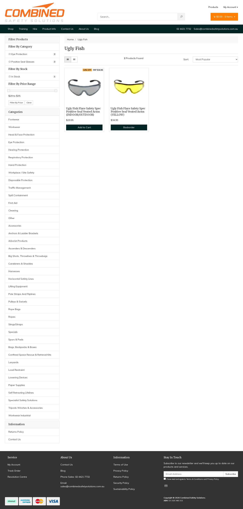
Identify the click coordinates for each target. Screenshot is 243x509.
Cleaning (13, 210)
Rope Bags (14, 309)
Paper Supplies (16, 385)
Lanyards (13, 362)
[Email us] (166, 486)
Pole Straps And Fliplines (22, 294)
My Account (229, 7)
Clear (29, 102)
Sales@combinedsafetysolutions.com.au (216, 28)
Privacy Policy (120, 470)
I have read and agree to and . (192, 479)
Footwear (13, 119)
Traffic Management (19, 187)
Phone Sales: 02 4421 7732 (75, 476)
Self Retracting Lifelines (21, 392)
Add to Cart (84, 127)
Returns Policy (16, 431)
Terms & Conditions (194, 479)
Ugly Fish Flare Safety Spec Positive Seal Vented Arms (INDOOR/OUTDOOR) (83, 111)
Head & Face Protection (21, 134)
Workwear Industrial (19, 415)
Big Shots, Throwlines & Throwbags (27, 256)
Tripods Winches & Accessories (25, 407)
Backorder (129, 127)
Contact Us (67, 28)
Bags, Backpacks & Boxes (22, 347)
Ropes (11, 316)
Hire (35, 28)
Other (11, 218)
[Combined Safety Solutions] (34, 12)
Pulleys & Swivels (17, 301)
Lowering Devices (17, 377)
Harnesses (14, 271)
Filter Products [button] (18, 39)
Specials (13, 331)
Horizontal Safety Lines (21, 278)
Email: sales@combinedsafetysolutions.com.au (82, 484)
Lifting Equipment (17, 286)
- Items (224, 16)
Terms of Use (120, 464)
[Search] (181, 16)
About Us (84, 28)
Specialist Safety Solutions (22, 400)
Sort (185, 59)
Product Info (49, 28)
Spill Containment (18, 195)
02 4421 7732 (184, 28)
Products (213, 7)
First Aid (12, 202)
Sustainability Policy (124, 489)
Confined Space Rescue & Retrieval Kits (29, 354)
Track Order (14, 470)
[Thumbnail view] (67, 59)
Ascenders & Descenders (22, 248)
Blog (96, 28)
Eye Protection (16, 142)
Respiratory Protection (20, 157)
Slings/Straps (15, 324)
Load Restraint (16, 369)
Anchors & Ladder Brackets (23, 233)
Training (23, 28)
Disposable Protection (20, 180)
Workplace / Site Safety (21, 172)
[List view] (74, 59)
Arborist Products (17, 240)
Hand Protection (17, 165)
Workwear (14, 127)
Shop (11, 28)
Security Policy (121, 482)
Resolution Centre (17, 476)
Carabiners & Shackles (20, 263)
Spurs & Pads (15, 339)
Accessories (14, 225)
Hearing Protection (18, 149)
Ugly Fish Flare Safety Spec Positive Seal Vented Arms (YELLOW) (128, 111)
